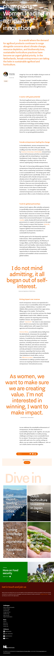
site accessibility (6, 652)
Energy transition (6, 612)
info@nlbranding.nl (44, 594)
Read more (9, 515)
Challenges (15, 2)
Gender (5, 81)
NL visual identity (41, 651)
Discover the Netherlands (27, 2)
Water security (6, 615)
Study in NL (5, 624)
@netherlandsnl (8, 636)
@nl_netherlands (9, 633)
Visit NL (4, 621)
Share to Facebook (33, 454)
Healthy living (6, 613)
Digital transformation (7, 616)
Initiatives (39, 2)
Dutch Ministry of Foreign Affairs (23, 651)
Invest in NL (5, 626)
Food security (6, 610)
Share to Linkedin (35, 454)
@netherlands (8, 631)
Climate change (6, 608)
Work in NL (5, 623)
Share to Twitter (30, 454)
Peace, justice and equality (8, 607)
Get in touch (27, 462)
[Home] (8, 2)
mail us (6, 638)
